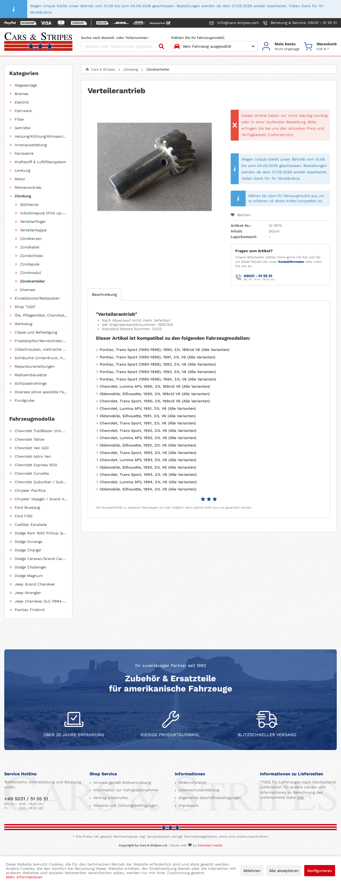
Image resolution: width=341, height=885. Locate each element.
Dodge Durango (28, 541)
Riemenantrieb (28, 187)
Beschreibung (104, 294)
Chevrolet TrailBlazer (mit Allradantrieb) (41, 431)
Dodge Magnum (29, 575)
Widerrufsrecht (191, 782)
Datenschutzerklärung (198, 790)
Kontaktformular (291, 262)
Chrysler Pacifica (30, 490)
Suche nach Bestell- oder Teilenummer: (115, 38)
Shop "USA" (25, 307)
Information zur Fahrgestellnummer (125, 790)
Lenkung (22, 170)
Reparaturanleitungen (35, 366)
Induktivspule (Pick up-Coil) (43, 213)
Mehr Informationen (24, 877)
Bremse (21, 94)
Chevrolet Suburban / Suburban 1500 (41, 482)
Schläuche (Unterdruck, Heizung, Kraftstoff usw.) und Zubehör (41, 358)
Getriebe (22, 128)
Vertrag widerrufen (110, 798)
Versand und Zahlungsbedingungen (125, 805)
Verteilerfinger (33, 221)
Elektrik (22, 102)
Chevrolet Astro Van (33, 456)
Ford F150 (24, 516)
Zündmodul (30, 273)
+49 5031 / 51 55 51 (26, 798)
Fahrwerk (23, 111)
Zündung (23, 196)
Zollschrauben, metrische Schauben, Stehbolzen (41, 349)
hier (300, 797)
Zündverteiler (32, 281)
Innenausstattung (31, 145)
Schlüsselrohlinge (31, 383)
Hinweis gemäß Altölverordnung (121, 782)
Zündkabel (29, 247)
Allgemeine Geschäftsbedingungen (209, 798)
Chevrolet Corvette (32, 473)
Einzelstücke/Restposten (37, 298)
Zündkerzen (31, 238)
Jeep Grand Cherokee (35, 584)
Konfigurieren (319, 870)
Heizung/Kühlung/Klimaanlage (41, 136)
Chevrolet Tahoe (29, 439)
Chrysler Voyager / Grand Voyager (41, 499)
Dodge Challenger (31, 567)
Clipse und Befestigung (36, 332)
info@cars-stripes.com (237, 23)
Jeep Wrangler (28, 593)
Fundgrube (24, 400)
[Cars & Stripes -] (38, 42)
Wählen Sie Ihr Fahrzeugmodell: (198, 38)
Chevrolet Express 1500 (36, 465)
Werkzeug (23, 324)
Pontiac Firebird (29, 610)
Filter (20, 119)
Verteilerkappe (33, 230)
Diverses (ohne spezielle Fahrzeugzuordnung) (41, 392)
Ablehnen (252, 870)
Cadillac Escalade (31, 524)
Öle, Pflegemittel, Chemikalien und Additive (41, 315)
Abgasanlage (26, 85)
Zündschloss (31, 255)
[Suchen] (161, 46)
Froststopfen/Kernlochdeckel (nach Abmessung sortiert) (41, 341)
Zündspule (29, 264)
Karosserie (24, 153)
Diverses (27, 290)
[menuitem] (280, 46)
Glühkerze (29, 204)
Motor (20, 179)
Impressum (188, 805)
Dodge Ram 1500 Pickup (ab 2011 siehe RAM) (41, 533)
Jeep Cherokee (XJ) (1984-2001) (41, 601)
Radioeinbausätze (31, 375)
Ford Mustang (27, 507)
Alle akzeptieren (284, 870)
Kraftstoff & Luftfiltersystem (40, 162)
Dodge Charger (28, 550)
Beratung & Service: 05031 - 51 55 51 (303, 23)
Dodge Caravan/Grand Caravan (41, 558)
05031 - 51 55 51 (258, 276)
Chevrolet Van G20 (32, 448)
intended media (210, 845)
